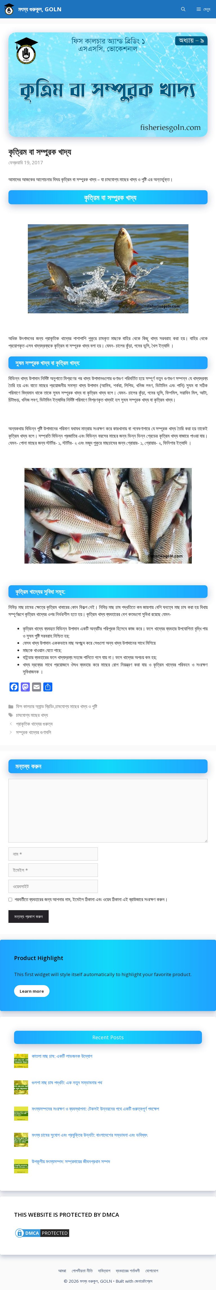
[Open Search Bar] (183, 9)
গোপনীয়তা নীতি (82, 1270)
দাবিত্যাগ (104, 1270)
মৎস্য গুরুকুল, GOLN (40, 9)
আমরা (62, 1270)
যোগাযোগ (151, 1270)
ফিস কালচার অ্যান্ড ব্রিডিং (35, 706)
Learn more (32, 991)
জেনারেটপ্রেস (143, 1281)
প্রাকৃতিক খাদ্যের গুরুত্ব (34, 724)
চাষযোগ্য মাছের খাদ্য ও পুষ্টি (76, 706)
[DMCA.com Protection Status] (42, 1237)
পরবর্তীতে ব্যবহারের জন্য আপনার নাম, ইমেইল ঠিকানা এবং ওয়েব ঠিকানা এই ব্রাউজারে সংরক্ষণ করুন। (91, 899)
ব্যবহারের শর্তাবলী (128, 1270)
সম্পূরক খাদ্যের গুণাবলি (33, 732)
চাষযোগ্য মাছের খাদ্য (32, 715)
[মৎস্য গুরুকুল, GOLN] (9, 9)
